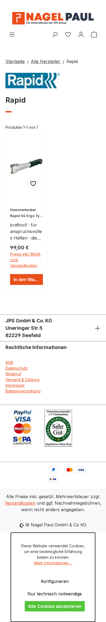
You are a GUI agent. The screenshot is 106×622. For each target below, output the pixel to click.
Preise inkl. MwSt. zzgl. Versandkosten (25, 260)
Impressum (14, 385)
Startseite (15, 61)
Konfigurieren (55, 581)
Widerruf (13, 374)
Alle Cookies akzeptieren (55, 606)
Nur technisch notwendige (54, 593)
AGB (9, 362)
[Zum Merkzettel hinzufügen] (33, 183)
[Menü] (11, 34)
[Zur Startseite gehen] (53, 18)
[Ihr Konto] (81, 34)
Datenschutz (16, 368)
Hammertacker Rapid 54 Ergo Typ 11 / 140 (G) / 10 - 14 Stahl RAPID (26, 213)
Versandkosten (20, 503)
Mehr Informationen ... (53, 563)
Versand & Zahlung (22, 379)
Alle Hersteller (45, 61)
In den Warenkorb (28, 279)
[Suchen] (54, 34)
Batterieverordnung (22, 391)
